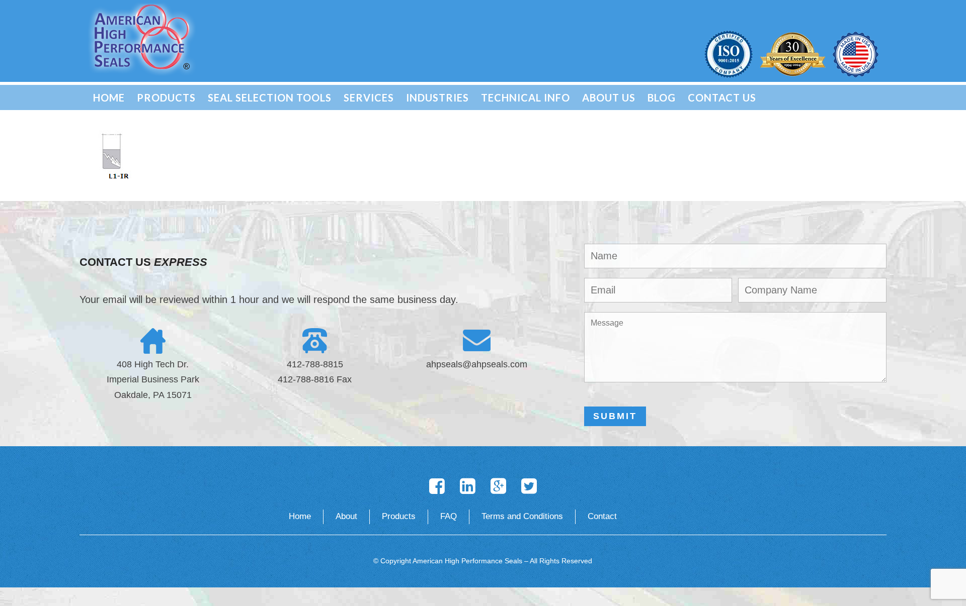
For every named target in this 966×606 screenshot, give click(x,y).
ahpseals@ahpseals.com (476, 364)
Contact (602, 516)
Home (300, 516)
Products (399, 516)
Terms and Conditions (522, 516)
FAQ (448, 516)
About (346, 516)
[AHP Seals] (142, 38)
